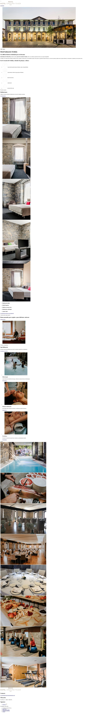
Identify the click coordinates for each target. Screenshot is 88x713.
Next (4, 49)
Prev (1, 49)
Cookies (3, 711)
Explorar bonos (2, 319)
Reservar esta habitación (10, 313)
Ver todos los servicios (4, 351)
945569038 (2, 5)
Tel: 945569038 (3, 695)
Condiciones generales (6, 710)
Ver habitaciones (3, 313)
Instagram (4, 704)
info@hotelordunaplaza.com (10, 695)
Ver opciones (4, 380)
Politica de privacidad (5, 709)
